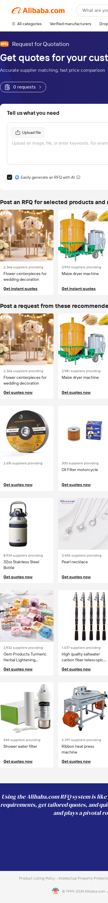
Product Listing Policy (37, 878)
